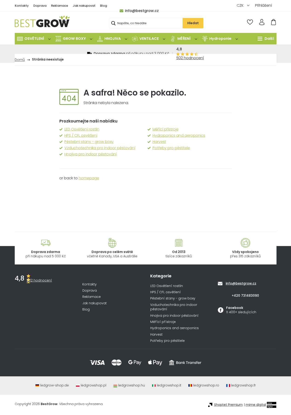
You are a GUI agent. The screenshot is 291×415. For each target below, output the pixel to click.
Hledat (193, 23)
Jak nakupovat (84, 5)
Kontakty (22, 5)
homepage (89, 178)
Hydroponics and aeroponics (179, 135)
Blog (103, 5)
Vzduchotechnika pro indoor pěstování (99, 148)
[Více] (265, 38)
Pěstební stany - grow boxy (89, 141)
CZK (241, 5)
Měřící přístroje (166, 129)
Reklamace (59, 5)
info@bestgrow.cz (142, 10)
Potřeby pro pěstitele (171, 148)
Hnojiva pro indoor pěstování (90, 154)
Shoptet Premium (228, 405)
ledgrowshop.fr (243, 385)
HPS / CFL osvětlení (80, 135)
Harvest (159, 141)
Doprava (39, 5)
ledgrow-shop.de (54, 385)
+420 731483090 (245, 295)
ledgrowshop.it (169, 385)
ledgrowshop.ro (206, 385)
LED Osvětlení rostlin (81, 129)
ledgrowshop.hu (131, 385)
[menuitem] (34, 38)
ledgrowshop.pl (93, 385)
